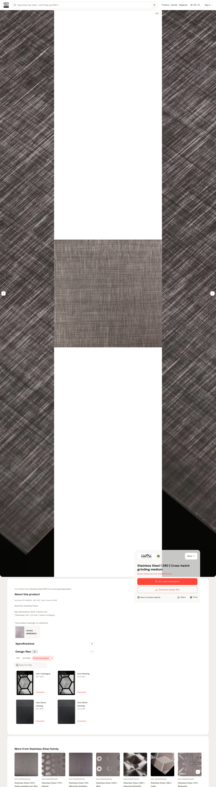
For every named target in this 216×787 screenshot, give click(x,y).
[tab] (18, 658)
